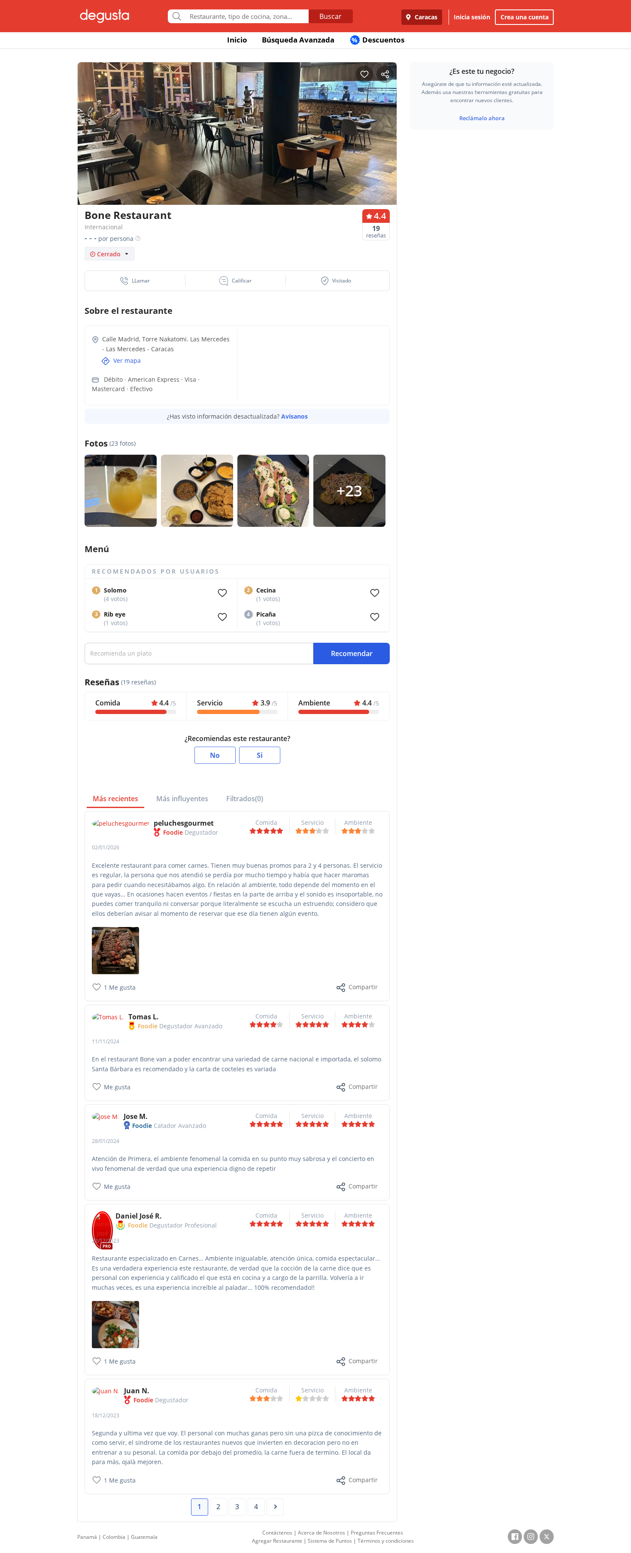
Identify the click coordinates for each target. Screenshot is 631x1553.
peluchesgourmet (184, 823)
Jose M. (136, 1116)
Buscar (330, 16)
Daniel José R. (138, 1216)
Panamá (87, 1537)
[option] (237, 150)
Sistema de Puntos (330, 1540)
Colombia (114, 1537)
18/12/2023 (105, 1415)
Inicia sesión (472, 17)
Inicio (237, 40)
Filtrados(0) (244, 798)
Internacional (104, 227)
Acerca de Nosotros (321, 1532)
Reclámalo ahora (482, 118)
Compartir (363, 987)
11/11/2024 (105, 1041)
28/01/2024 (105, 1141)
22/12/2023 (105, 1240)
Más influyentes (182, 798)
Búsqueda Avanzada (298, 40)
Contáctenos (277, 1532)
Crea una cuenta (525, 17)
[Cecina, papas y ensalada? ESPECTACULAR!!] (115, 1324)
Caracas (425, 17)
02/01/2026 (105, 847)
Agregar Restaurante (277, 1540)
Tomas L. (143, 1016)
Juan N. (136, 1390)
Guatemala (144, 1537)
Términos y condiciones (386, 1540)
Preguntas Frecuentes (377, 1532)
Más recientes (115, 798)
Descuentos (378, 40)
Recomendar (352, 653)
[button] (135, 280)
